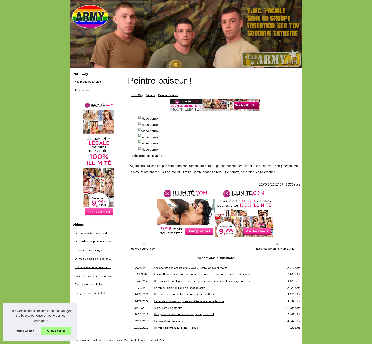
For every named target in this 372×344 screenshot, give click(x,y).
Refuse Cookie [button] (24, 330)
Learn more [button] (40, 320)
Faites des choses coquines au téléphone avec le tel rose (189, 301)
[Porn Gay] (186, 34)
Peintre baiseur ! (168, 95)
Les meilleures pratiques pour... (94, 241)
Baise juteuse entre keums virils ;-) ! (277, 248)
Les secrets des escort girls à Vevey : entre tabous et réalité (190, 267)
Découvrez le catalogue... (90, 250)
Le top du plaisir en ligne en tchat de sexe (179, 287)
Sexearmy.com (87, 340)
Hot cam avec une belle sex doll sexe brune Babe (184, 294)
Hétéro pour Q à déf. (143, 248)
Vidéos (150, 95)
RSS (161, 340)
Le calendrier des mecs (168, 321)
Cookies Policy (148, 340)
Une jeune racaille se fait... (91, 293)
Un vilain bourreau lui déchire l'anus (176, 327)
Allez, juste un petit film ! (169, 307)
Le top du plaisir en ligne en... (93, 258)
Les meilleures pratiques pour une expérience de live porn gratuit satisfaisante (202, 274)
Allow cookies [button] (56, 330)
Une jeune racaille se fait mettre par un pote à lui (184, 314)
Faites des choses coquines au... (95, 275)
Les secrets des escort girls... (92, 232)
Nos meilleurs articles (88, 81)
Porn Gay (137, 95)
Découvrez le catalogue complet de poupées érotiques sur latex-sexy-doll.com (202, 281)
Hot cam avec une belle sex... (93, 267)
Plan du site (82, 90)
